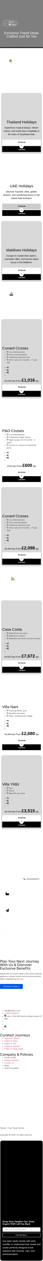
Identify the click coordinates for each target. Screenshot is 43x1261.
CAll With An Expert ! (11, 986)
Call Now (21, 149)
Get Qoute (22, 142)
